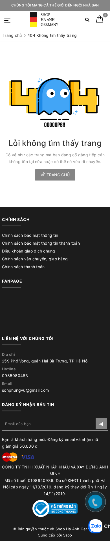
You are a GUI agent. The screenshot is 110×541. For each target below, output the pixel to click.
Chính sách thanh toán (23, 266)
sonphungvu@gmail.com (25, 390)
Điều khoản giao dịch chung (28, 251)
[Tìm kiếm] (87, 20)
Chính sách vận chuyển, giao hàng (35, 258)
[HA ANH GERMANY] (45, 20)
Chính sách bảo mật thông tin (30, 235)
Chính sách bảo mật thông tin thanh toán (41, 243)
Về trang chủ (55, 174)
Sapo (67, 535)
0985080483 (15, 375)
